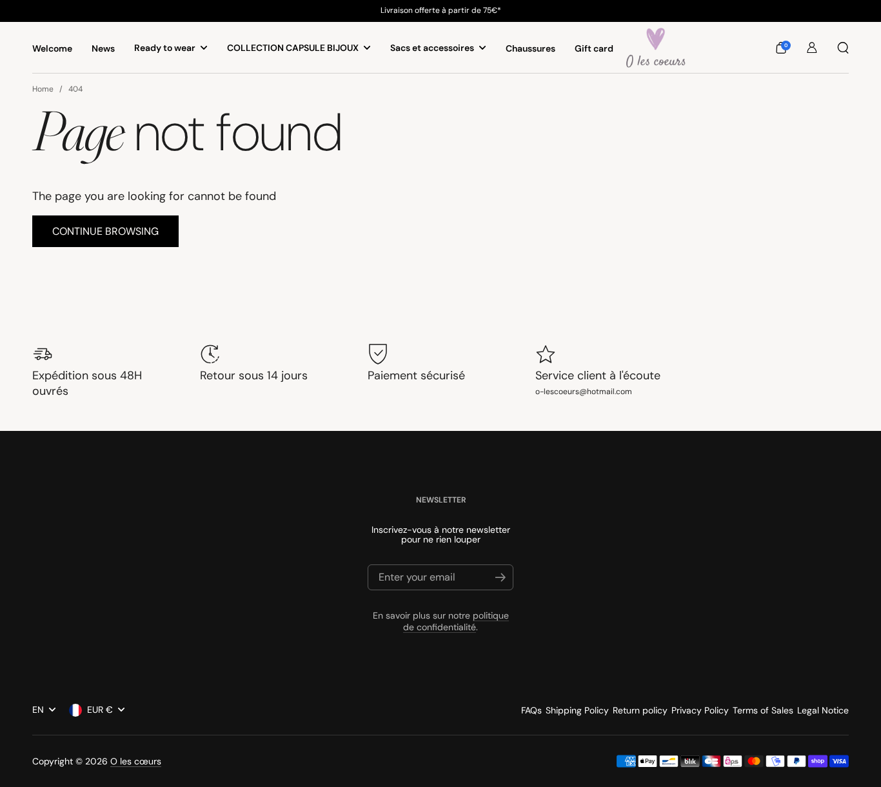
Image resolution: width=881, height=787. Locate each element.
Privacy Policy (700, 710)
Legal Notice (823, 710)
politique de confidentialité (456, 621)
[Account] (812, 48)
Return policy (640, 710)
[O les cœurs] (656, 48)
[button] (781, 48)
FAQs (531, 710)
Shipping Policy (577, 710)
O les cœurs (135, 761)
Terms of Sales (763, 710)
